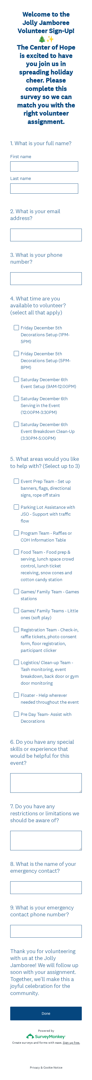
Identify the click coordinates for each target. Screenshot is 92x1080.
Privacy (35, 1068)
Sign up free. (71, 1043)
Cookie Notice (52, 1068)
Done (46, 1013)
